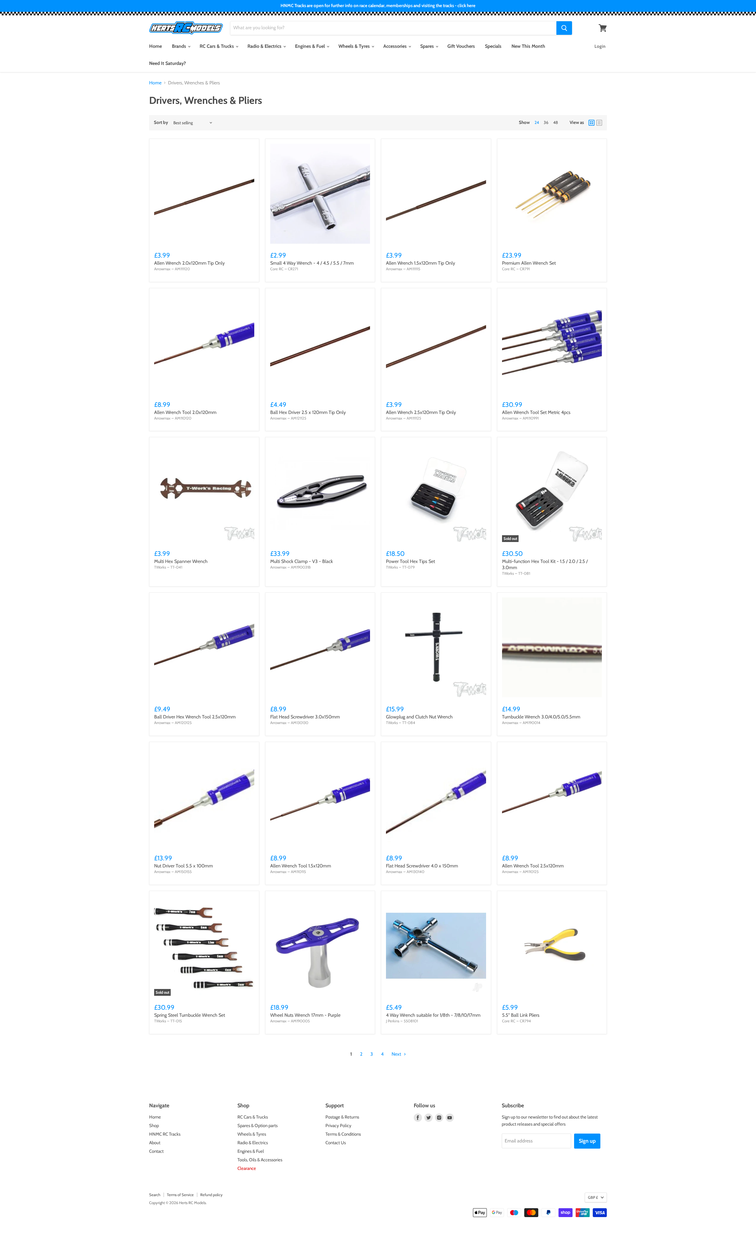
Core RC (277, 268)
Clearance (246, 1168)
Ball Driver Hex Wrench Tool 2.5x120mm (195, 717)
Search (154, 1194)
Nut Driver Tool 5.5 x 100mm (183, 866)
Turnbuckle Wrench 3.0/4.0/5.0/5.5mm (541, 717)
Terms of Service (180, 1194)
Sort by (161, 122)
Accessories (395, 46)
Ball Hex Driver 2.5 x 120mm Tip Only (308, 412)
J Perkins (392, 1021)
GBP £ (593, 1197)
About (154, 1142)
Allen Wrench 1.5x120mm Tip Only (420, 263)
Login (599, 46)
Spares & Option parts (257, 1125)
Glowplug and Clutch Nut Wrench (419, 717)
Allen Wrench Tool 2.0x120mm (185, 412)
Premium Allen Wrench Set (529, 263)
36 (546, 122)
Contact (156, 1151)
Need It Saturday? (167, 63)
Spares (427, 46)
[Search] (564, 28)
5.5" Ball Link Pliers (521, 1015)
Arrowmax (162, 268)
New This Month (528, 46)
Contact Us (335, 1142)
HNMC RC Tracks (164, 1134)
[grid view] (591, 123)
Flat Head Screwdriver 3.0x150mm (305, 717)
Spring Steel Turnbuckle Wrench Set (189, 1015)
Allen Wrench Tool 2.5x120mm (533, 866)
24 (537, 122)
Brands (179, 46)
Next (397, 1054)
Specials (493, 46)
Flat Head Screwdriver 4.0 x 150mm (422, 866)
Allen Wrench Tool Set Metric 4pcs (536, 412)
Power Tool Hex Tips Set (410, 561)
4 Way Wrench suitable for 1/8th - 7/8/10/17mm (433, 1015)
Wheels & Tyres (354, 46)
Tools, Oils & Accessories (259, 1159)
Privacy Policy (338, 1125)
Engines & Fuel (310, 46)
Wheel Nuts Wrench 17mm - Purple (305, 1015)
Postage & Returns (342, 1117)
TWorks (160, 567)
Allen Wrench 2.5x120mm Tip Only (421, 412)
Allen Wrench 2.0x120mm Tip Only (189, 263)
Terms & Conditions (343, 1134)
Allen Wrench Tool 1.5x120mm (300, 866)
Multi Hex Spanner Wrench (181, 561)
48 (555, 122)
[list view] (599, 123)
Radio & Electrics (265, 46)
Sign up (587, 1141)
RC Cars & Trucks (217, 46)
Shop (154, 1125)
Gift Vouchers (461, 46)
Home (155, 46)
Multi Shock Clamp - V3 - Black (301, 561)
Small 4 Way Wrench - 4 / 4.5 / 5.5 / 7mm (312, 263)
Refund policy (211, 1194)
